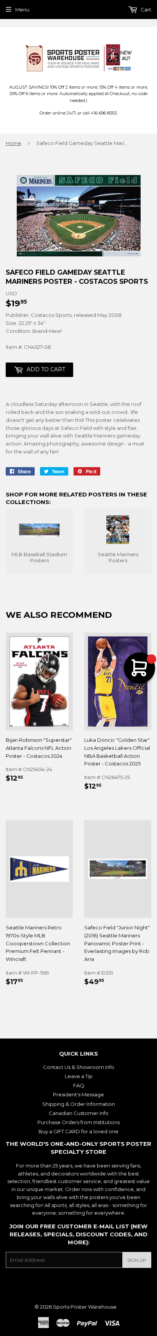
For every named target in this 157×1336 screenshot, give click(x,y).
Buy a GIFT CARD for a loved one (78, 1131)
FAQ (78, 1085)
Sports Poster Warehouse (85, 1307)
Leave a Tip (79, 1076)
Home (13, 143)
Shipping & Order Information (78, 1104)
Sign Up (136, 1260)
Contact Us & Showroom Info (78, 1067)
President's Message (78, 1094)
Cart (145, 9)
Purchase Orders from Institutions (78, 1122)
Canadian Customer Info (79, 1113)
